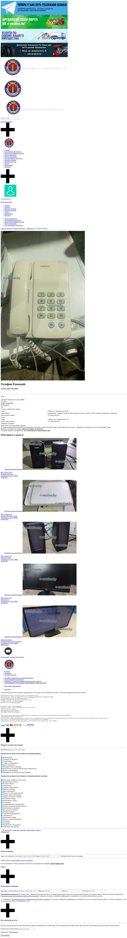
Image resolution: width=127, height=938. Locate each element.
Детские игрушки (8, 811)
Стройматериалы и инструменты (13, 804)
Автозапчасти (7, 815)
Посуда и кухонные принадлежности (14, 806)
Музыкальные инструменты (12, 825)
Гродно (13, 711)
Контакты (7, 167)
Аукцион (7, 207)
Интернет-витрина (10, 162)
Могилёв (17, 711)
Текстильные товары (9, 817)
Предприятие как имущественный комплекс (17, 772)
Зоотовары (6, 821)
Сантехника (7, 802)
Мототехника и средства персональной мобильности (20, 768)
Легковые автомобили (10, 759)
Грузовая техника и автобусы (12, 767)
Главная (6, 150)
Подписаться (5, 832)
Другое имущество (9, 765)
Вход (10, 122)
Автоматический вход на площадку (71, 856)
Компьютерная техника (10, 782)
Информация (8, 165)
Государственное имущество (13, 158)
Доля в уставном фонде (10, 770)
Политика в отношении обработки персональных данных (22, 681)
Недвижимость (8, 757)
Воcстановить (5, 935)
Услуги (6, 163)
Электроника (7, 785)
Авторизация (13, 932)
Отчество (86, 891)
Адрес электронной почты (9, 856)
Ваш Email (4, 749)
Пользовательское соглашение (14, 679)
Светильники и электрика (11, 808)
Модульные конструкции (11, 826)
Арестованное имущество (12, 152)
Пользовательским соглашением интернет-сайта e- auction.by (31, 899)
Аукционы (7, 673)
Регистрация (5, 122)
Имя (63, 891)
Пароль (38, 856)
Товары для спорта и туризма (12, 797)
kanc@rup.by (32, 697)
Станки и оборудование (10, 763)
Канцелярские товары (10, 800)
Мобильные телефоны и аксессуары (14, 780)
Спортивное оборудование (11, 813)
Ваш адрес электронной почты (10, 891)
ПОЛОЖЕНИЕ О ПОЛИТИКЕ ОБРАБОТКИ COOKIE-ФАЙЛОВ (25, 683)
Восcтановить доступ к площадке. (22, 860)
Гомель (9, 711)
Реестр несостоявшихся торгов (14, 153)
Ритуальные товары (9, 798)
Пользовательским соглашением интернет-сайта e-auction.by (20, 896)
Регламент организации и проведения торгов (18, 678)
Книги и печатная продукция (12, 819)
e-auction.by (19, 706)
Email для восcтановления (9, 929)
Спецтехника (7, 761)
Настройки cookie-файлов (12, 686)
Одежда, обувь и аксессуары (12, 795)
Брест (2, 711)
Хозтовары (6, 823)
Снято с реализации (7, 403)
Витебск (5, 711)
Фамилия (41, 891)
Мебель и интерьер (9, 789)
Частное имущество (10, 157)
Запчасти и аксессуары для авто (13, 793)
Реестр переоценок (10, 155)
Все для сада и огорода (10, 810)
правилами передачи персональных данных (27, 830)
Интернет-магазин (10, 160)
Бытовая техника (8, 783)
